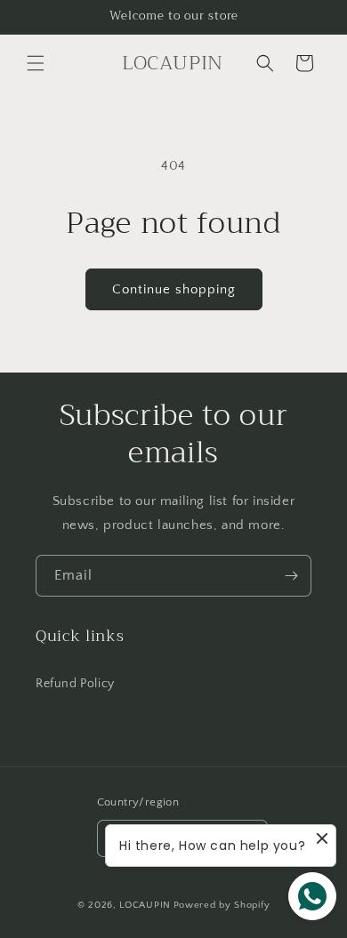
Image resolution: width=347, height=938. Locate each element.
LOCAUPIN (145, 905)
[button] (35, 63)
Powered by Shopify (222, 905)
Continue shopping (174, 289)
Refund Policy (75, 684)
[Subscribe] (291, 576)
